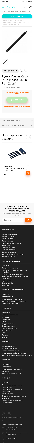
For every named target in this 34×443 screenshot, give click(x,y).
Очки (3, 333)
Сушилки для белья (8, 326)
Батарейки (5, 285)
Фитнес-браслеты (8, 297)
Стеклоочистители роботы (11, 351)
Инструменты (6, 313)
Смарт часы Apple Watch (10, 303)
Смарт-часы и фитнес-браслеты (13, 290)
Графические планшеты (10, 315)
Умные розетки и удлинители (12, 389)
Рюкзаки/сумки (7, 330)
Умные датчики (7, 387)
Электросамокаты (8, 239)
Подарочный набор (8, 324)
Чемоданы (5, 337)
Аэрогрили (5, 398)
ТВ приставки (6, 367)
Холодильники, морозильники (12, 400)
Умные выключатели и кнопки (12, 385)
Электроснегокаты (8, 256)
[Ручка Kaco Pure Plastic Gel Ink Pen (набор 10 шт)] (17, 160)
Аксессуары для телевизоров (12, 369)
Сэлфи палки (6, 278)
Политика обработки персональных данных (12, 424)
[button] (30, 136)
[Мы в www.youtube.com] (9, 413)
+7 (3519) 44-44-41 (27, 1)
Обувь (4, 321)
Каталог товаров (17, 16)
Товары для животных (9, 328)
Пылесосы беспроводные (11, 348)
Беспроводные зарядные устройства (15, 276)
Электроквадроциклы (9, 234)
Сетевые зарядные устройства (12, 274)
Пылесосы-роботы (8, 346)
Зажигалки (5, 317)
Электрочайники (7, 394)
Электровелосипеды (9, 252)
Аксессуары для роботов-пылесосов (14, 353)
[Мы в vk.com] (4, 413)
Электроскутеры (7, 241)
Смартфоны (6, 266)
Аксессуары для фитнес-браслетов (14, 301)
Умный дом (6, 378)
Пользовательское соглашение (9, 421)
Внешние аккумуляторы (10, 268)
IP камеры (5, 383)
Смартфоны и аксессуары (11, 261)
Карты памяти (7, 281)
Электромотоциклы (8, 236)
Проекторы (6, 371)
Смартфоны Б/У (7, 283)
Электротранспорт (8, 229)
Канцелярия (6, 319)
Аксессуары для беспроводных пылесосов (17, 355)
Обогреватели (7, 403)
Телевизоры (6, 360)
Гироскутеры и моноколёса (11, 243)
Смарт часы (6, 294)
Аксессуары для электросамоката (13, 254)
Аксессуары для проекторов (12, 373)
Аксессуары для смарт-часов (12, 299)
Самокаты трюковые (9, 250)
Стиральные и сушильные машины (14, 396)
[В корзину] (28, 173)
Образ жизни (6, 308)
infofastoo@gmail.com (11, 434)
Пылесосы (5, 341)
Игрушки (5, 335)
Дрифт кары (6, 245)
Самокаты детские (8, 247)
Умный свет (6, 391)
